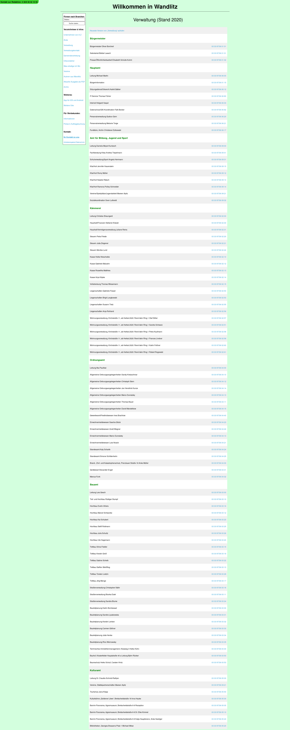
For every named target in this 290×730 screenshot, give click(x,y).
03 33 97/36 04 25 (219, 456)
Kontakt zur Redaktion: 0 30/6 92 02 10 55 (19, 2)
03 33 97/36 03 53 (219, 662)
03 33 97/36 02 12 (219, 263)
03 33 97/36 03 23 (219, 519)
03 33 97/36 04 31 (219, 469)
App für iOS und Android (73, 100)
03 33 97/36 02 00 (219, 216)
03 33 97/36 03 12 (219, 512)
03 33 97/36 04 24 (219, 449)
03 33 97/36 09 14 (219, 186)
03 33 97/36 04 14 (219, 388)
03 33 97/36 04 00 (219, 367)
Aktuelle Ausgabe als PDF (74, 81)
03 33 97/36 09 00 (219, 146)
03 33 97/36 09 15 (219, 166)
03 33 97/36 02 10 (219, 257)
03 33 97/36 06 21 (219, 123)
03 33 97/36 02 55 (219, 304)
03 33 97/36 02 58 (219, 331)
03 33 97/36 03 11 (219, 594)
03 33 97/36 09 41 (219, 152)
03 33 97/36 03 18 (219, 587)
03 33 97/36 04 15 (219, 408)
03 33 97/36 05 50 (219, 691)
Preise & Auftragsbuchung (74, 124)
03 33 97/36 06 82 (219, 109)
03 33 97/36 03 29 (219, 574)
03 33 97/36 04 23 (219, 422)
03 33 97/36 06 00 (219, 75)
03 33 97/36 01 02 (219, 60)
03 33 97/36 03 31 (219, 614)
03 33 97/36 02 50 (219, 291)
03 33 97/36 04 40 (219, 415)
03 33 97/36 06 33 (219, 103)
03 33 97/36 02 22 (219, 250)
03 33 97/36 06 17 (219, 130)
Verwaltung (68, 45)
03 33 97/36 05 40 (219, 719)
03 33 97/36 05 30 (219, 698)
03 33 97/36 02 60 (219, 345)
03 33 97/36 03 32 (219, 621)
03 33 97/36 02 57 (219, 318)
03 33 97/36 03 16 (219, 506)
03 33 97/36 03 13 (219, 567)
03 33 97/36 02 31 (219, 229)
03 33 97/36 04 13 (219, 395)
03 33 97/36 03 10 (219, 499)
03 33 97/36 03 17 (219, 580)
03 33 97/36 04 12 (219, 381)
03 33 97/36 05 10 (219, 712)
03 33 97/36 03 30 (219, 608)
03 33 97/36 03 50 (219, 655)
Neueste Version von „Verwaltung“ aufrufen (107, 30)
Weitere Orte (69, 105)
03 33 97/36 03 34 (219, 635)
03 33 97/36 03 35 (219, 642)
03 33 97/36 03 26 (219, 533)
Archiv (66, 87)
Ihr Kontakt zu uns (71, 137)
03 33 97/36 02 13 (219, 270)
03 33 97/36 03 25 (219, 526)
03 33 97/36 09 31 (219, 159)
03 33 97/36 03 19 (219, 553)
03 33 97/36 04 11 (219, 401)
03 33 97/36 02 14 (219, 277)
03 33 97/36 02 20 (219, 236)
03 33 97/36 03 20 (219, 540)
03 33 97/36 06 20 (219, 116)
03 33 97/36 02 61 (219, 352)
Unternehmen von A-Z (72, 34)
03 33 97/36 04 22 (219, 429)
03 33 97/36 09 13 (219, 180)
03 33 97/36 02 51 (219, 325)
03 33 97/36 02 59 (219, 338)
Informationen (69, 118)
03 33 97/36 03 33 (219, 628)
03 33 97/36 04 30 (219, 463)
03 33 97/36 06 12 (219, 89)
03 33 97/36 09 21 (219, 193)
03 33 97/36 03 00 (219, 492)
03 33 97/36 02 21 (219, 243)
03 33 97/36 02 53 (219, 297)
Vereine (67, 71)
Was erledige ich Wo (72, 66)
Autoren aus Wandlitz (72, 76)
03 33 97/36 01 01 (219, 46)
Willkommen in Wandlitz (145, 6)
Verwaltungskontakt (71, 50)
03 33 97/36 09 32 (219, 200)
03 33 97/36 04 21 (219, 442)
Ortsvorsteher (69, 61)
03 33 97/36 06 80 (219, 96)
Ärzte (66, 40)
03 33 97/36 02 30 (219, 222)
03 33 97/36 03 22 (219, 560)
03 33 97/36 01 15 (219, 82)
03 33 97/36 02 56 (219, 311)
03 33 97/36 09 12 (219, 173)
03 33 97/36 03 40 (219, 648)
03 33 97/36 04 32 (219, 476)
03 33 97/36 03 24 (219, 601)
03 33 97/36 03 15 (219, 546)
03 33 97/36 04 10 (219, 374)
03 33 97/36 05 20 (219, 725)
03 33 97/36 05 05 (219, 705)
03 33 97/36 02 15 (219, 284)
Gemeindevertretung (72, 55)
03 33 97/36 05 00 (219, 678)
